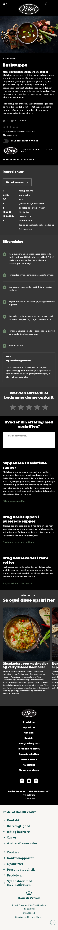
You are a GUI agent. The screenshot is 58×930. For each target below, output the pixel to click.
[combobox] (17, 182)
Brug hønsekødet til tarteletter (17, 583)
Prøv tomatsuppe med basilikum (18, 542)
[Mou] (11, 150)
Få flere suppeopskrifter (14, 501)
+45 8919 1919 (29, 795)
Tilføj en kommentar (10, 135)
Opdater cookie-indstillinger (29, 917)
